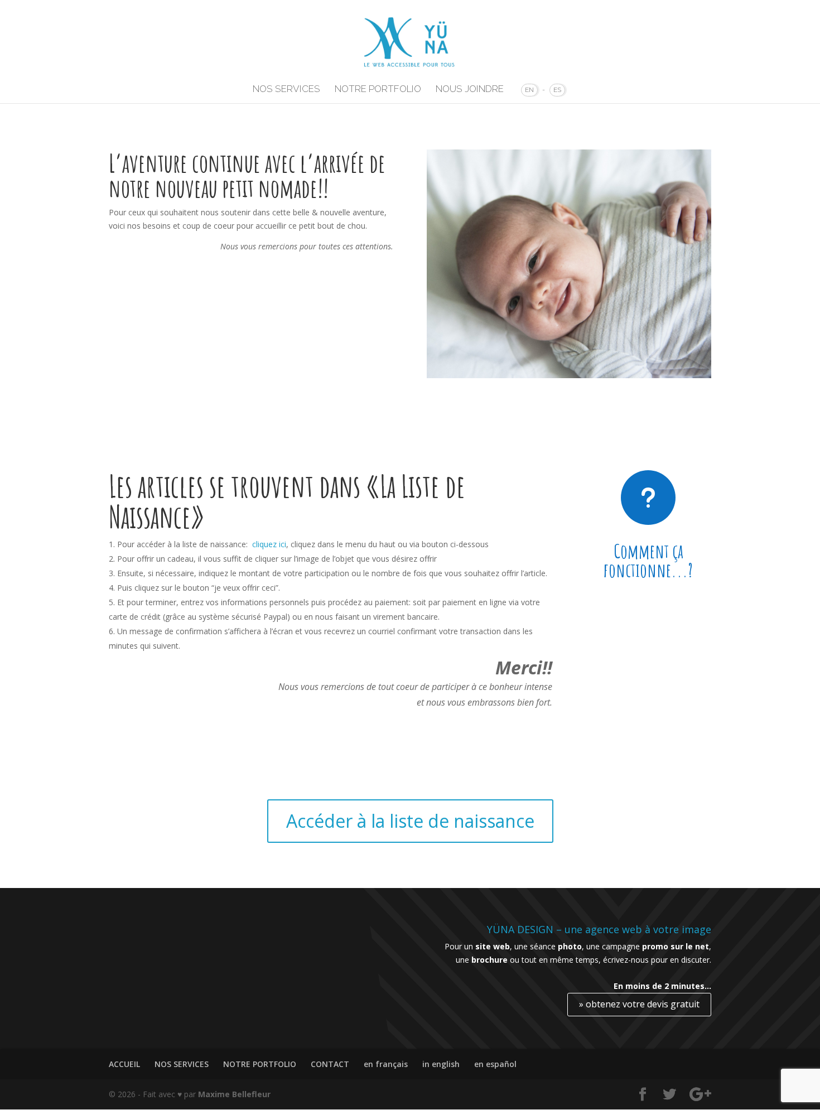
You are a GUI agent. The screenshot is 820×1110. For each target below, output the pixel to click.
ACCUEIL (124, 1064)
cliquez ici (269, 544)
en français (386, 1064)
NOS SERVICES (286, 89)
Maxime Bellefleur (234, 1094)
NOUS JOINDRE (470, 89)
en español (495, 1064)
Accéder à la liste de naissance (410, 821)
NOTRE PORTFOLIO (378, 89)
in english (441, 1064)
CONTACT (330, 1064)
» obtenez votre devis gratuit (639, 1004)
